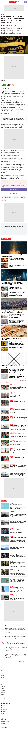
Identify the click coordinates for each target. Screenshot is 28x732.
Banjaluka (3, 699)
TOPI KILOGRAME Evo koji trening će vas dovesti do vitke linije (18, 402)
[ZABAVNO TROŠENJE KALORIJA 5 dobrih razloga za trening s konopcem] (5, 458)
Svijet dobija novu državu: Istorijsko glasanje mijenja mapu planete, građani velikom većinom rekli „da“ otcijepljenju (18, 506)
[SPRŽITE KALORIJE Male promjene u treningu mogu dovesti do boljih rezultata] (5, 418)
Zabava (2, 688)
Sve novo (21, 661)
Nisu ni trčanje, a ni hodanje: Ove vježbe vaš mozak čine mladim (18, 466)
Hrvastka (16, 197)
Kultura (2, 694)
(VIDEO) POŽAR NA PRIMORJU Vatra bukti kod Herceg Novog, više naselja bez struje (18, 547)
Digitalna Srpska (4, 696)
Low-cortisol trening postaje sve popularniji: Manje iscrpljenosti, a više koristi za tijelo (18, 387)
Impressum (3, 717)
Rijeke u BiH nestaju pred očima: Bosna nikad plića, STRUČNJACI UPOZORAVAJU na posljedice (16, 649)
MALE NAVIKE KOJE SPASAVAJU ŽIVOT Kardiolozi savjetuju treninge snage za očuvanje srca (18, 435)
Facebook (4, 705)
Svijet (3, 14)
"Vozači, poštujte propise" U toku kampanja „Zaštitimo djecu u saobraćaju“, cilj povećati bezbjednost (15, 656)
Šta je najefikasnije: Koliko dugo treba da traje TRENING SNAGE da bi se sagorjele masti (18, 411)
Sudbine (3, 690)
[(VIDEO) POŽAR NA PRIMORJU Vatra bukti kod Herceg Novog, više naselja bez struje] (5, 547)
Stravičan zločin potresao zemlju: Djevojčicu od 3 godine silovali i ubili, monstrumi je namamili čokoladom (18, 597)
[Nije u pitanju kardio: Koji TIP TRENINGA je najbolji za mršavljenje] (5, 395)
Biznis (2, 681)
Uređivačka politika (5, 725)
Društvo (3, 679)
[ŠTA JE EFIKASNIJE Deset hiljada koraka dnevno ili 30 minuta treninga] (5, 450)
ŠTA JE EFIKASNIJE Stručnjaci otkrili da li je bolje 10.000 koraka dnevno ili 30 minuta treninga (18, 443)
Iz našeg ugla (4, 698)
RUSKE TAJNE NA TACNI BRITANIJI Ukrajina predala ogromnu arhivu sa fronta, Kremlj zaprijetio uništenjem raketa (18, 514)
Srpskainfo (15, 189)
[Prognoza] (25, 2)
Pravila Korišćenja (5, 721)
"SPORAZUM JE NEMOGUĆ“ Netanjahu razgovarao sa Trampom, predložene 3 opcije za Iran (18, 555)
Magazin (12, 400)
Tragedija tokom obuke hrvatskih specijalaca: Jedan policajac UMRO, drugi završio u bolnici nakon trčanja (13, 118)
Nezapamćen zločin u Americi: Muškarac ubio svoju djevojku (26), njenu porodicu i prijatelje (18, 531)
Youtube (4, 711)
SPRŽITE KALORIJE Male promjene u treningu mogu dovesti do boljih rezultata (18, 419)
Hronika (3, 682)
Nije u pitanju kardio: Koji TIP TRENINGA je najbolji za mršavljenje (17, 395)
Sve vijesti (3, 673)
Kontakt (3, 723)
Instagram (4, 709)
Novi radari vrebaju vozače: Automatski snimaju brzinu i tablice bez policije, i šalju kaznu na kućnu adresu (18, 589)
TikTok (3, 713)
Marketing (3, 719)
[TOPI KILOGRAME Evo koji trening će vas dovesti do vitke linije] (5, 403)
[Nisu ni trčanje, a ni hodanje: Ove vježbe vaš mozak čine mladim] (5, 466)
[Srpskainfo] (14, 2)
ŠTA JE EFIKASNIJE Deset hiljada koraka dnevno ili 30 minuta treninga (17, 451)
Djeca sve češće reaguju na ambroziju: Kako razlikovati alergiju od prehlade (15, 637)
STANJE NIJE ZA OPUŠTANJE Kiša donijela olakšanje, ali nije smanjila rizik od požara (15, 642)
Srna (5, 80)
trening (4, 200)
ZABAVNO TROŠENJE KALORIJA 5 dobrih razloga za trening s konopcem (17, 459)
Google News (15, 193)
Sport (2, 684)
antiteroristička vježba (7, 197)
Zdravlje (12, 384)
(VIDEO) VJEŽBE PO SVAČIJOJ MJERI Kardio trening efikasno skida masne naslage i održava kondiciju (18, 474)
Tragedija (23, 197)
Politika (2, 675)
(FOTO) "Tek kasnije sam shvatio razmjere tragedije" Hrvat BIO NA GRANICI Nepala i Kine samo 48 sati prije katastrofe (18, 523)
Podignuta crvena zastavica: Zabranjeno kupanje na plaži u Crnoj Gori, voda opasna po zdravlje (17, 581)
